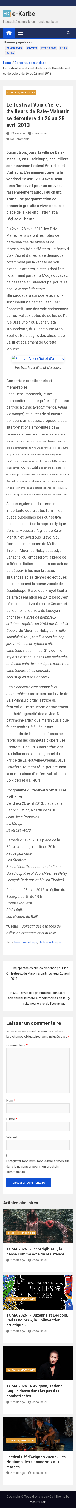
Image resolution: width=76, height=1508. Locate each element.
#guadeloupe (14, 47)
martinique (53, 942)
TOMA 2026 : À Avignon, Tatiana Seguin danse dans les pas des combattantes (34, 1391)
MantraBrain (38, 1502)
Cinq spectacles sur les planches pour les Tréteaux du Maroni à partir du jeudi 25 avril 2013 (40, 973)
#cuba (10, 53)
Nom (10, 1101)
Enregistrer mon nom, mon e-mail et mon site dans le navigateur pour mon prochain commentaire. (38, 1166)
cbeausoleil (39, 133)
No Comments (20, 139)
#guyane (32, 47)
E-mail (11, 1119)
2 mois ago (17, 1260)
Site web (12, 1137)
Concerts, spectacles (21, 92)
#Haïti (63, 47)
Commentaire (17, 1045)
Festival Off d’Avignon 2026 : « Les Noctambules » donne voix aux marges (36, 1462)
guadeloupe (29, 942)
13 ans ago (17, 133)
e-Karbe (23, 13)
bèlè (17, 942)
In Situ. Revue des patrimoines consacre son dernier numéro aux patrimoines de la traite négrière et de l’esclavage (36, 998)
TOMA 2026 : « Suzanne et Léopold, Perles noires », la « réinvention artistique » (37, 1320)
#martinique (48, 47)
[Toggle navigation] (20, 32)
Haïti (42, 942)
